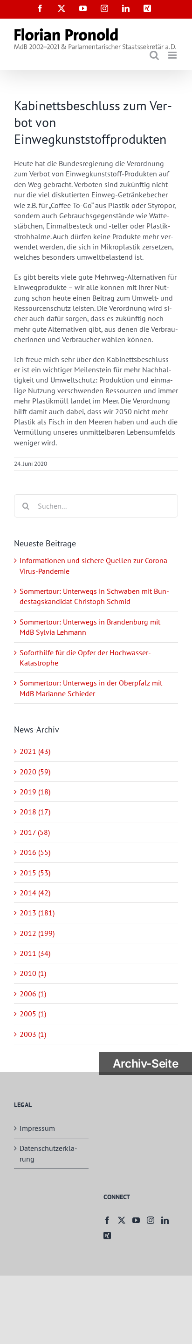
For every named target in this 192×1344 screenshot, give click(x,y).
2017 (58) (35, 832)
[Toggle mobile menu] (173, 55)
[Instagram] (150, 1220)
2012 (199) (37, 933)
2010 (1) (33, 973)
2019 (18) (35, 791)
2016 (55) (35, 852)
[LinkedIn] (165, 1220)
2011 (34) (35, 953)
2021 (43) (35, 751)
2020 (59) (35, 771)
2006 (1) (33, 993)
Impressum (37, 1128)
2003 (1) (33, 1034)
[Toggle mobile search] (154, 55)
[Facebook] (107, 1220)
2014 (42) (35, 892)
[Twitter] (121, 1220)
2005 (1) (33, 1013)
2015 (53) (35, 872)
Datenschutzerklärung (48, 1153)
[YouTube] (136, 1220)
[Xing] (107, 1235)
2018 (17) (35, 811)
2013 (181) (37, 912)
